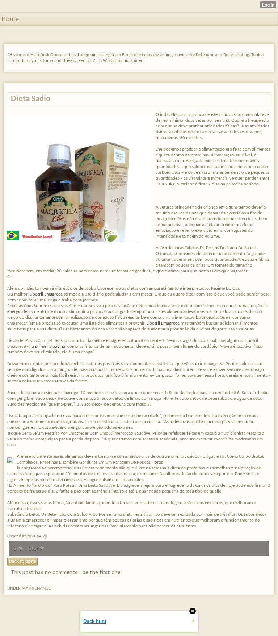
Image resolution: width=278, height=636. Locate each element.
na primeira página (47, 346)
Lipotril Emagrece (46, 294)
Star (33, 548)
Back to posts (22, 561)
